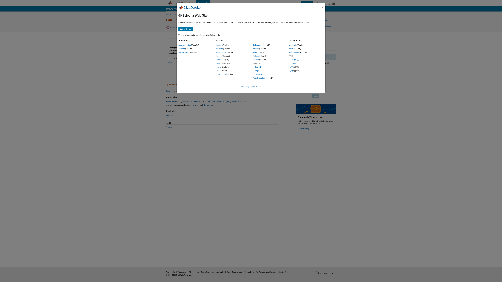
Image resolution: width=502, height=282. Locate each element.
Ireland (218, 67)
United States (183, 52)
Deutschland (220, 52)
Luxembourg (220, 74)
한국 (291, 71)
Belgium (218, 45)
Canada (181, 49)
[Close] (322, 7)
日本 (291, 67)
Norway (255, 49)
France (218, 63)
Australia (293, 45)
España (218, 56)
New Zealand (294, 52)
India (291, 49)
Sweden (255, 60)
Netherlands (257, 45)
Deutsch (258, 67)
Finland (218, 60)
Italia (217, 71)
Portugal (255, 56)
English (258, 71)
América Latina (184, 45)
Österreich (256, 52)
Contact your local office (251, 87)
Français (258, 74)
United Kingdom (258, 78)
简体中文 (295, 60)
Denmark (219, 49)
